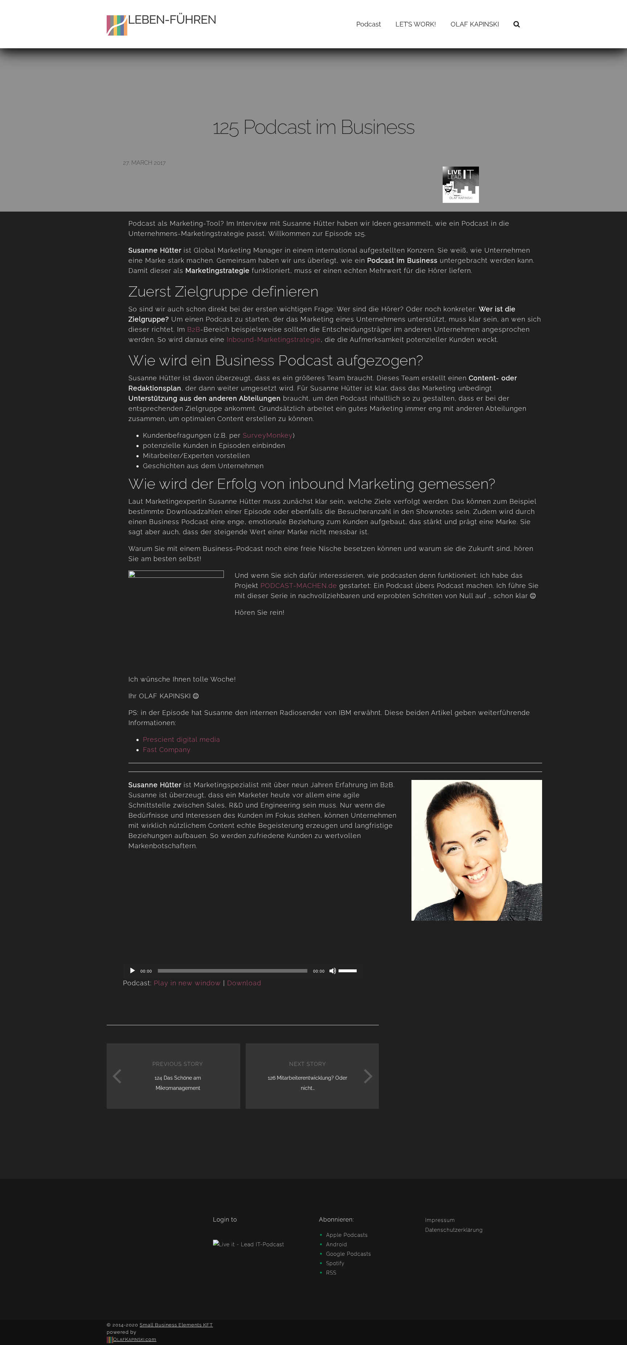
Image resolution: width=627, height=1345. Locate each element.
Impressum (440, 1220)
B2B (193, 329)
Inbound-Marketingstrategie (274, 339)
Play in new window (187, 983)
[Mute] (332, 970)
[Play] (132, 970)
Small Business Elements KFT (176, 1325)
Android (336, 1244)
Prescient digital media (181, 739)
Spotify (335, 1263)
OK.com (134, 1339)
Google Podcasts (348, 1254)
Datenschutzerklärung (454, 1230)
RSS (331, 1273)
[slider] (349, 970)
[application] (242, 971)
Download (244, 983)
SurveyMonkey (268, 435)
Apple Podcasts (347, 1235)
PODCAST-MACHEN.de (299, 585)
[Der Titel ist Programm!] (176, 618)
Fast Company (167, 749)
